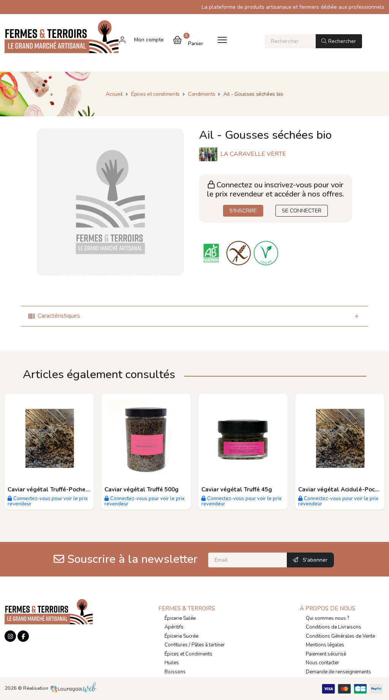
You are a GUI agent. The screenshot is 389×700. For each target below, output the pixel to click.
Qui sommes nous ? (327, 618)
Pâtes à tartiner (208, 644)
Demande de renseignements (338, 671)
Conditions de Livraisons (333, 627)
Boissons (175, 671)
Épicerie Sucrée (181, 636)
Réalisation (36, 688)
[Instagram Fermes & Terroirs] (10, 636)
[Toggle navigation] (222, 39)
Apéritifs (173, 627)
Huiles (171, 662)
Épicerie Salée (180, 618)
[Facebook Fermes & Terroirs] (23, 636)
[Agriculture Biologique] (212, 253)
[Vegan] (267, 253)
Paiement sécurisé (326, 654)
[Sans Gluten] (240, 253)
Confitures (176, 644)
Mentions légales (325, 644)
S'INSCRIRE (243, 210)
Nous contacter (322, 662)
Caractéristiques (59, 316)
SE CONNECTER (301, 210)
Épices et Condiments (188, 654)
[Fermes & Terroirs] (62, 39)
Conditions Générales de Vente (340, 636)
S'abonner (314, 560)
